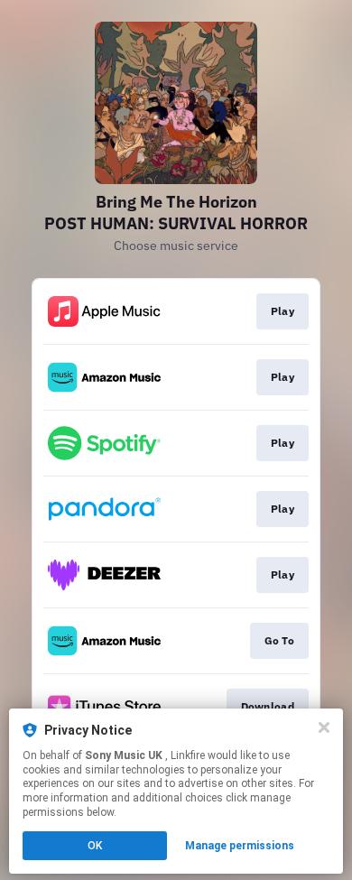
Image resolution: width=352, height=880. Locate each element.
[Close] (324, 727)
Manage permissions (239, 845)
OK (95, 845)
